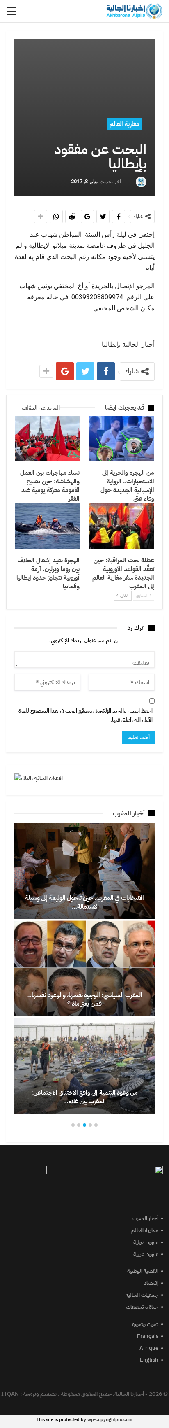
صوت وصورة (145, 1324)
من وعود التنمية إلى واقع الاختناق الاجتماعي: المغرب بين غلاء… (84, 1096)
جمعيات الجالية (142, 1295)
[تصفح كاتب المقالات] (141, 181)
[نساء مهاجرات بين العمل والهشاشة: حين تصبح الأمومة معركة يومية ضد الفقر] (47, 438)
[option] (84, 969)
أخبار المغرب (145, 1218)
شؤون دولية (145, 1242)
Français (147, 1336)
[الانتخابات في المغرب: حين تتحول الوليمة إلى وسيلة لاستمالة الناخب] (84, 871)
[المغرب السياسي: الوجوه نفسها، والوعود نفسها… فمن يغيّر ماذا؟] (84, 968)
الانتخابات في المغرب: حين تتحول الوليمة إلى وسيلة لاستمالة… (84, 902)
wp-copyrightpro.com (109, 1419)
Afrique (148, 1348)
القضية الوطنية (142, 1271)
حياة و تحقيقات (142, 1307)
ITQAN (10, 1394)
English (149, 1360)
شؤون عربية (145, 1254)
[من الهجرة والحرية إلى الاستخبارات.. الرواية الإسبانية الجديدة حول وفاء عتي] (121, 438)
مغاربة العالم (124, 123)
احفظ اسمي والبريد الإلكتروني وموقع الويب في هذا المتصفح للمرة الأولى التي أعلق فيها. (85, 715)
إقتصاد (151, 1283)
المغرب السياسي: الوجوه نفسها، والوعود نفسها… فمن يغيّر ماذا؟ (84, 999)
